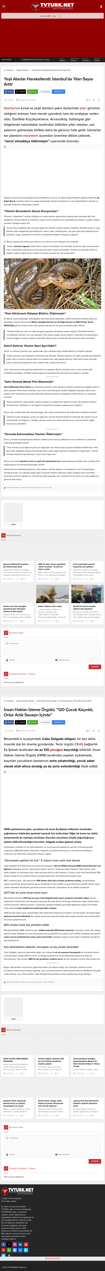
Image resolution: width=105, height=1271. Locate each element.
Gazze (22, 983)
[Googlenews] (15, 1251)
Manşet (31, 702)
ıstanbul (23, 489)
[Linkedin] (20, 1245)
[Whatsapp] (9, 1251)
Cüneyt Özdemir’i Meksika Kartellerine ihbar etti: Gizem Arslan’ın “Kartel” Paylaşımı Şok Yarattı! (39, 60)
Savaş (32, 983)
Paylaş (10, 93)
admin (10, 101)
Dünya (18, 702)
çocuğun (56, 751)
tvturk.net (44, 489)
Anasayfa (9, 71)
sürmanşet (30, 489)
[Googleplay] (26, 1251)
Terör (45, 983)
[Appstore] (20, 1251)
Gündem (25, 71)
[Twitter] (9, 1245)
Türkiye (19, 71)
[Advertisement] (52, 38)
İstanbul (9, 109)
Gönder (34, 93)
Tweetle (22, 93)
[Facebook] (3, 1245)
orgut (27, 983)
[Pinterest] (3, 1251)
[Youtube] (26, 1245)
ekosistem (31, 137)
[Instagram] (15, 1245)
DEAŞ (79, 745)
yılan (83, 109)
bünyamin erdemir (13, 489)
